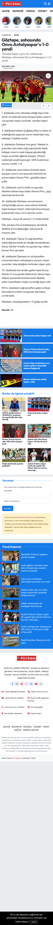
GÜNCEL (30, 11)
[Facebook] (12, 684)
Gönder (7, 508)
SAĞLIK (18, 730)
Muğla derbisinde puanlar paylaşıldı (12, 465)
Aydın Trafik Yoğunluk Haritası (38, 699)
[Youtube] (36, 684)
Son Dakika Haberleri (13, 713)
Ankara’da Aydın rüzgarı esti (38, 414)
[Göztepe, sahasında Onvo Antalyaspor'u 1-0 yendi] (26, 86)
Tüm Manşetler (37, 707)
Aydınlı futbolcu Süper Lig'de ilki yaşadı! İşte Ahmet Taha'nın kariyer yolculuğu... (37, 467)
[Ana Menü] (49, 3)
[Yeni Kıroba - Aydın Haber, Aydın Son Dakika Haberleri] (11, 4)
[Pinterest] (22, 684)
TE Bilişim (17, 758)
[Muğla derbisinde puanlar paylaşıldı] (13, 454)
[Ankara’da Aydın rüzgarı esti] (39, 404)
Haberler (6, 35)
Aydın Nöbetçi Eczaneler (15, 691)
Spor (16, 35)
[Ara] (45, 3)
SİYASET (42, 11)
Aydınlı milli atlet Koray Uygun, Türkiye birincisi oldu (37, 441)
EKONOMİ (18, 11)
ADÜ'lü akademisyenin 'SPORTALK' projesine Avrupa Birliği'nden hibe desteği (12, 416)
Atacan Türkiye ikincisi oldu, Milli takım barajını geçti (12, 441)
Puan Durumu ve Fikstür (15, 707)
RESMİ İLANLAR (31, 730)
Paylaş (8, 105)
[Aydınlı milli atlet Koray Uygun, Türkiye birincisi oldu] (39, 430)
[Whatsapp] (41, 684)
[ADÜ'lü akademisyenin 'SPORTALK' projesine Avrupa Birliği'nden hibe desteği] (13, 404)
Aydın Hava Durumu (39, 691)
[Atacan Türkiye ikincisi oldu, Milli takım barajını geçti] (13, 430)
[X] (17, 684)
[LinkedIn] (31, 684)
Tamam (33, 922)
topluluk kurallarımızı (27, 517)
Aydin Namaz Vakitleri (14, 698)
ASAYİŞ (6, 11)
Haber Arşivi (36, 713)
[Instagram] (26, 684)
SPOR (46, 726)
